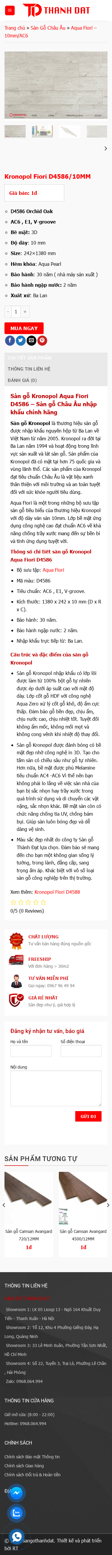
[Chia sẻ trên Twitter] (21, 341)
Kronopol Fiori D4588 (57, 892)
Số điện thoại (73, 1041)
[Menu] (10, 11)
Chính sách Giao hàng (24, 1465)
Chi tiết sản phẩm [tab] (29, 358)
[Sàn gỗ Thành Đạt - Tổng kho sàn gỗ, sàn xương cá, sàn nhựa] (56, 10)
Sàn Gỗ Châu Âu (48, 28)
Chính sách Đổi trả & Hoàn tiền (32, 1474)
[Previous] (14, 86)
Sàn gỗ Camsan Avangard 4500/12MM (83, 1235)
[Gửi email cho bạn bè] (31, 341)
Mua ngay (24, 328)
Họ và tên (19, 1041)
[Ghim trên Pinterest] (42, 341)
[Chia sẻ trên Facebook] (10, 341)
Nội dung (18, 1067)
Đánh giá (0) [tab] (22, 380)
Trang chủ (14, 28)
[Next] (98, 86)
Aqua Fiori (53, 570)
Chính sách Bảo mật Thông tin (32, 1457)
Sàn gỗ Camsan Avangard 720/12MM (28, 1235)
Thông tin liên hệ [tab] (29, 369)
